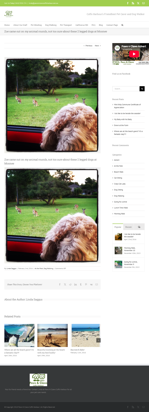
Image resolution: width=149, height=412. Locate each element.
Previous (89, 45)
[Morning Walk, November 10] (118, 248)
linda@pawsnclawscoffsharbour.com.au (43, 3)
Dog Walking (48, 268)
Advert (116, 160)
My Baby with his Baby (123, 119)
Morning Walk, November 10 (129, 249)
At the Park (39, 268)
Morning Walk (119, 213)
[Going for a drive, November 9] (118, 262)
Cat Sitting (118, 178)
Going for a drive (120, 202)
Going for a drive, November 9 (130, 263)
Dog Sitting (118, 190)
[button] (122, 25)
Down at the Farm (121, 125)
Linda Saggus (11, 268)
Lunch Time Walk (121, 208)
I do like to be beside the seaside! (51, 349)
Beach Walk (118, 172)
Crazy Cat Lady (119, 184)
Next (97, 45)
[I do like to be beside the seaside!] (118, 234)
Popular (118, 227)
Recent (128, 227)
